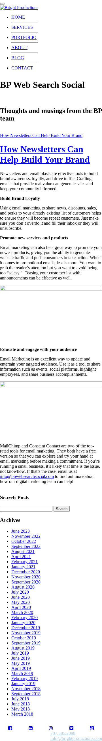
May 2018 (20, 709)
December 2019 (25, 627)
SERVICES (22, 27)
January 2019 (23, 683)
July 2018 (20, 698)
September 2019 (26, 643)
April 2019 (21, 668)
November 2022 (26, 536)
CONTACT (22, 67)
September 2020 (26, 582)
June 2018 (20, 703)
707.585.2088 (62, 733)
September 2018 (26, 693)
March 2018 (22, 714)
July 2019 (20, 653)
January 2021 (23, 566)
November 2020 (26, 576)
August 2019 (23, 648)
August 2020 (23, 587)
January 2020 (23, 622)
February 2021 (24, 561)
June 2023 (20, 531)
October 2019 (23, 637)
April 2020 (21, 607)
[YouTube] (92, 728)
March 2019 (22, 673)
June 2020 (20, 597)
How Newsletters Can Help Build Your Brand (41, 135)
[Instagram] (51, 728)
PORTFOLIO (24, 37)
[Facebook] (10, 728)
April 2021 (21, 556)
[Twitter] (71, 728)
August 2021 (23, 551)
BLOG (17, 57)
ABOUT (19, 47)
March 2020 (22, 612)
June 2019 (20, 658)
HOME (18, 17)
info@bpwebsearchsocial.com (27, 476)
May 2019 (20, 663)
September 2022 (26, 546)
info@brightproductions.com (76, 738)
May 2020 (20, 602)
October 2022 (23, 541)
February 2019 (24, 678)
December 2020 (25, 571)
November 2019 (26, 632)
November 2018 (26, 688)
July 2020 (20, 592)
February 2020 (24, 617)
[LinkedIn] (31, 728)
